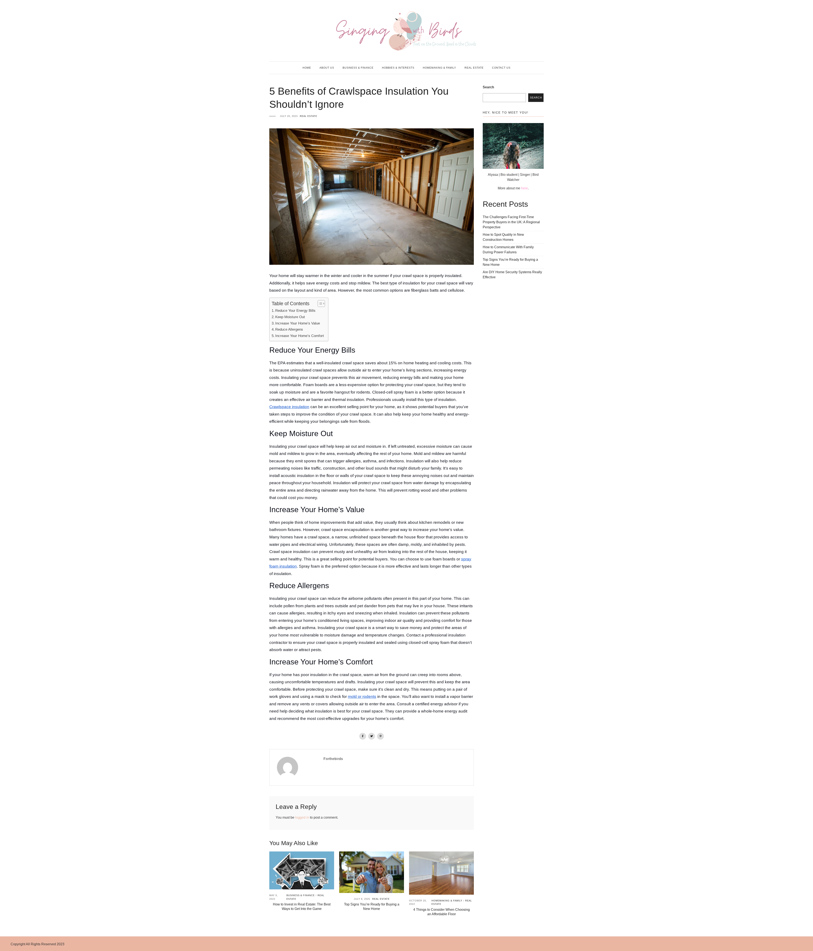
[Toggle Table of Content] (319, 303)
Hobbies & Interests (398, 67)
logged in (302, 817)
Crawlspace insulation (289, 407)
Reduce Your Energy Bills (295, 310)
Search (488, 87)
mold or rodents (362, 696)
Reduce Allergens (289, 329)
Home (307, 67)
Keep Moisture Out (290, 317)
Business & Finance (358, 67)
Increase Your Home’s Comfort (299, 336)
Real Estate (474, 67)
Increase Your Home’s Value (297, 323)
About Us (326, 67)
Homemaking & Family (439, 67)
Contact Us (501, 67)
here (524, 188)
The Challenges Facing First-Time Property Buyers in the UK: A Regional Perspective (511, 222)
